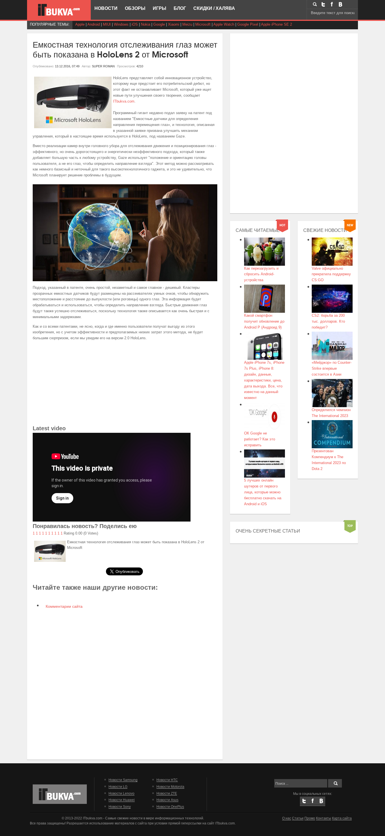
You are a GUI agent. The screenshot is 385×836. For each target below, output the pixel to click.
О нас (286, 818)
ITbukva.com (123, 101)
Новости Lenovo (121, 793)
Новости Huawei (122, 800)
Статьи (298, 818)
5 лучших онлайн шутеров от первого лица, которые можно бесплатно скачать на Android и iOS (262, 492)
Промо (309, 818)
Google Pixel (247, 24)
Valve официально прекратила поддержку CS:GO (331, 274)
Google (159, 24)
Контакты (323, 818)
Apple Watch (223, 24)
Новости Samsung (123, 780)
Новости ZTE (166, 793)
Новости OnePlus (170, 806)
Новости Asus (167, 800)
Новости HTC (167, 780)
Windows (121, 24)
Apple (80, 24)
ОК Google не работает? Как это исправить (259, 439)
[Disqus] (125, 683)
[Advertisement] (125, 384)
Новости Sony (120, 806)
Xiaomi (173, 24)
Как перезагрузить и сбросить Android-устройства (261, 274)
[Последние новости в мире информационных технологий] (59, 10)
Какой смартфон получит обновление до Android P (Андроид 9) (264, 321)
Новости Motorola (170, 786)
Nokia (145, 24)
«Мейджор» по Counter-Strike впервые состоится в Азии (331, 368)
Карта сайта (342, 818)
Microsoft (203, 24)
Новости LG (118, 786)
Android (93, 24)
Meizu (187, 24)
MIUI (107, 24)
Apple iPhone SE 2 (276, 24)
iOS (135, 24)
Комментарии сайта (64, 606)
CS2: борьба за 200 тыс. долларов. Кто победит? (328, 321)
